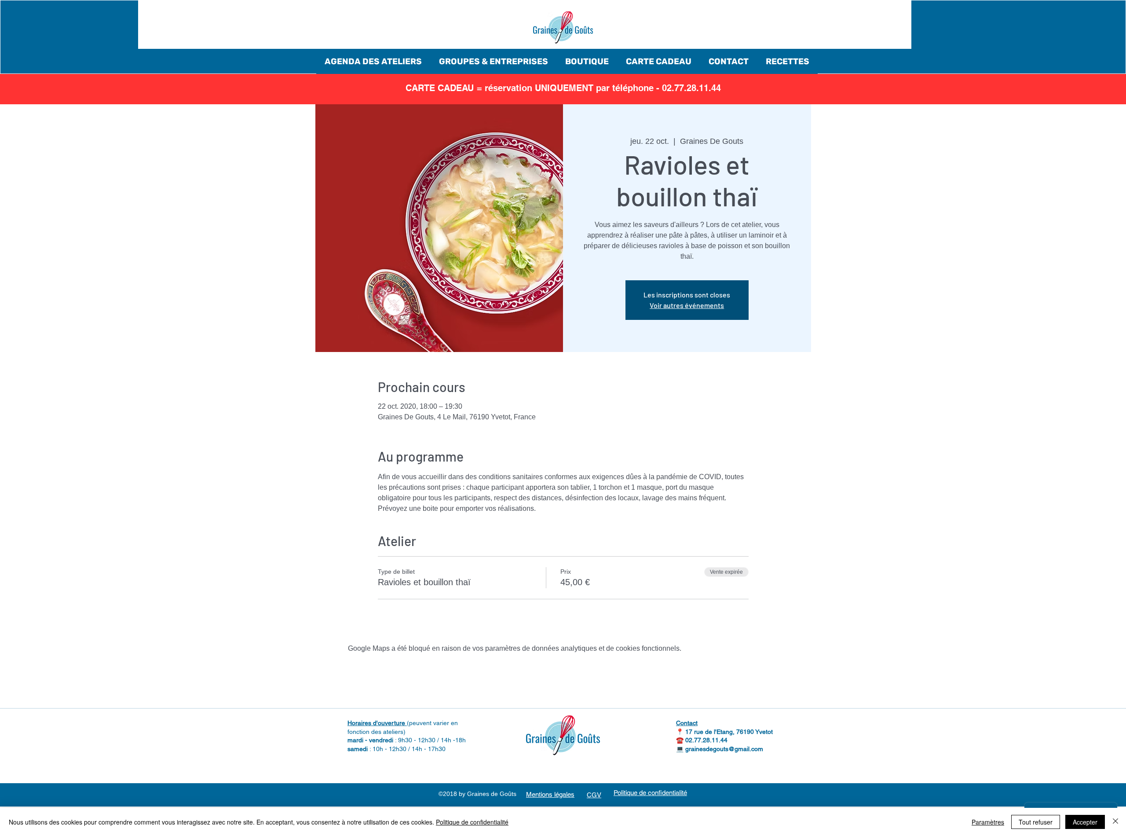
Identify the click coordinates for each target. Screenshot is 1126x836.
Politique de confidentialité (472, 822)
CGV (594, 795)
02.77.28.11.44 (706, 740)
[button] (373, 61)
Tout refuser (1036, 822)
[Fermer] (1115, 822)
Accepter (1085, 822)
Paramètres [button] (988, 822)
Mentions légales (550, 794)
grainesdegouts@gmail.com (724, 748)
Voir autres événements (687, 305)
